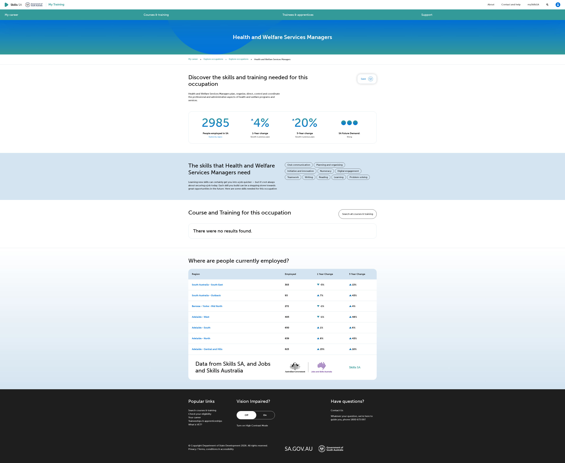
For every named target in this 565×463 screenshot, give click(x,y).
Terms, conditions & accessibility (216, 449)
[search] (547, 5)
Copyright (196, 445)
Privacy (192, 449)
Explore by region (215, 137)
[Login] (558, 4)
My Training (56, 4)
